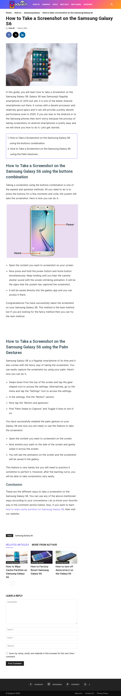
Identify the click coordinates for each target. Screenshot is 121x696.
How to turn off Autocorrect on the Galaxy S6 (64, 570)
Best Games (76, 4)
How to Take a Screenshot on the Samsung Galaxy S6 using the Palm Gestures (40, 151)
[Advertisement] (41, 326)
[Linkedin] (22, 35)
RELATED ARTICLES (17, 544)
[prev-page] (8, 583)
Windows (88, 4)
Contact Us (89, 693)
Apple (55, 4)
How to (36, 4)
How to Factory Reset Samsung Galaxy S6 (40, 570)
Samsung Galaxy (32, 12)
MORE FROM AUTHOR (44, 544)
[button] (111, 4)
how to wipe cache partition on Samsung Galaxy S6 (35, 509)
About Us (78, 693)
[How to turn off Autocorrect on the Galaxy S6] (66, 557)
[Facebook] (9, 35)
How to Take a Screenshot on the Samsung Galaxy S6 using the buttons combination (40, 140)
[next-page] (12, 583)
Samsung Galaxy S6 (24, 535)
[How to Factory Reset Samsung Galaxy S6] (41, 557)
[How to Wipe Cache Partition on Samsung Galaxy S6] (17, 557)
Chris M (11, 28)
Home (9, 12)
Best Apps (64, 4)
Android (46, 4)
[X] (16, 35)
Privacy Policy (102, 693)
